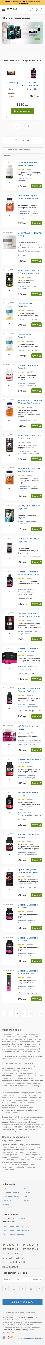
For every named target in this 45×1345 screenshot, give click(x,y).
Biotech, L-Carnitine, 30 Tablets (28, 906)
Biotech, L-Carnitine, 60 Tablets (28, 939)
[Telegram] (39, 1289)
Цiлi (25, 1196)
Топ (25, 1188)
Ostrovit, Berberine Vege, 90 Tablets (27, 164)
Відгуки (5, 1204)
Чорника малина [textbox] (29, 993)
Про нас (27, 1192)
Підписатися (36, 1279)
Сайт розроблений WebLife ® (30, 1339)
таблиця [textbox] (7, 155)
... (35, 1013)
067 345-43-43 (10, 1253)
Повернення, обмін (10, 1196)
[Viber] (31, 1289)
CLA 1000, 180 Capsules (25, 336)
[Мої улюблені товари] (36, 9)
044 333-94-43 (30, 1245)
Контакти (6, 1200)
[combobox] (33, 89)
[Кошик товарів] (41, 9)
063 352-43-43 (30, 1249)
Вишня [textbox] (33, 89)
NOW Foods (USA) (25, 212)
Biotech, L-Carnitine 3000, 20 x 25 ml (28, 650)
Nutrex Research (24, 286)
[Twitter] (23, 1289)
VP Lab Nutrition (24, 522)
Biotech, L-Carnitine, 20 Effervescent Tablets (28, 973)
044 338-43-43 (10, 1245)
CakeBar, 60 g (11, 82)
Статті (5, 1188)
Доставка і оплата (10, 1192)
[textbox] (22, 149)
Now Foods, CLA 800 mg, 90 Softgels (29, 470)
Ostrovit (21, 179)
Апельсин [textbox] (27, 673)
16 (41, 1013)
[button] (16, 126)
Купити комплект (23, 111)
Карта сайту (29, 1200)
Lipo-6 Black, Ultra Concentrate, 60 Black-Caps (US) (30, 872)
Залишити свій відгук (22, 1302)
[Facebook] (5, 1289)
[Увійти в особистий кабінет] (32, 9)
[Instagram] (14, 1289)
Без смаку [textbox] (27, 744)
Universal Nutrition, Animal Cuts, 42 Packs (29, 615)
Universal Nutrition (25, 632)
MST (19, 557)
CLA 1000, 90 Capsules (25, 305)
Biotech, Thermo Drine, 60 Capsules (29, 761)
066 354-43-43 (10, 1249)
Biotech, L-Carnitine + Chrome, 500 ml (29, 690)
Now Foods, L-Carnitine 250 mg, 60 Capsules (30, 402)
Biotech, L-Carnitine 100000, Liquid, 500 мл (33, 84)
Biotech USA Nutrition (26, 383)
